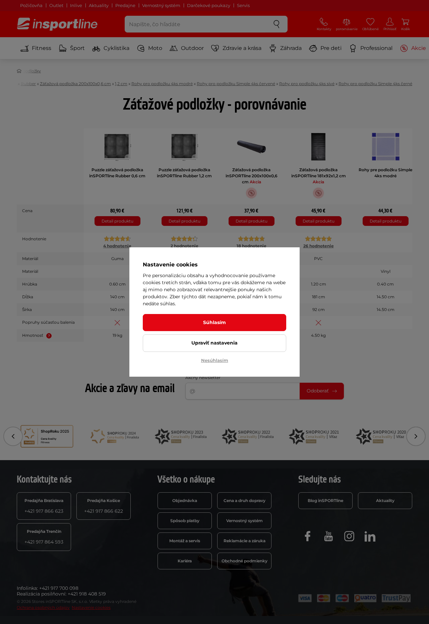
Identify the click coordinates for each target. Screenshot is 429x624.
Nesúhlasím (214, 360)
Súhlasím (214, 322)
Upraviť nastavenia (214, 343)
